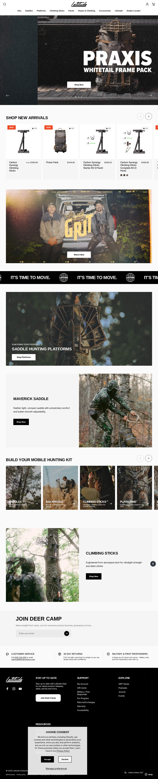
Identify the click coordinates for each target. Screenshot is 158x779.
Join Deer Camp (48, 698)
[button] (153, 564)
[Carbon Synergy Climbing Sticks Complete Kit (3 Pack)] (134, 141)
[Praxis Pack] (60, 141)
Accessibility (83, 710)
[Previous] (8, 96)
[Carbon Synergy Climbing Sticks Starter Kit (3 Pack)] (97, 141)
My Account (82, 684)
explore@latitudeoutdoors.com (23, 659)
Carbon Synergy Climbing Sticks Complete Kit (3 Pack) (129, 166)
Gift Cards (81, 688)
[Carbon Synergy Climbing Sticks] (23, 141)
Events (121, 696)
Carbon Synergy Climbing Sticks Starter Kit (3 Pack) (93, 165)
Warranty (81, 706)
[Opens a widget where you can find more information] (149, 775)
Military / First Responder (83, 693)
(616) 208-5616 (20, 657)
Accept (47, 759)
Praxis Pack (52, 162)
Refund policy (10, 774)
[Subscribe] (66, 633)
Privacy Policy (63, 751)
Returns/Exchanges (86, 702)
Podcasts (122, 688)
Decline (65, 759)
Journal (121, 692)
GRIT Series (123, 684)
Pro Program (83, 698)
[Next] (150, 96)
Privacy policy (21, 774)
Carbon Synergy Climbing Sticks (13, 166)
